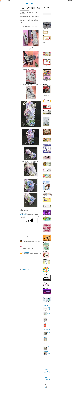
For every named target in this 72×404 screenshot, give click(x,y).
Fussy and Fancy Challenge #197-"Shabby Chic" (47, 366)
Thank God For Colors (46, 311)
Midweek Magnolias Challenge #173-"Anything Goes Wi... (47, 371)
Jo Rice (23, 240)
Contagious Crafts (26, 3)
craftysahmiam (24, 252)
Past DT (24, 7)
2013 (44, 391)
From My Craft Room (46, 351)
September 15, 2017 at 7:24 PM (29, 252)
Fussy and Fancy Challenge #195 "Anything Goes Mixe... (47, 379)
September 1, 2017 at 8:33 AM (29, 235)
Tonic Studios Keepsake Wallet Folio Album (48, 339)
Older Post (39, 268)
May (44, 383)
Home (21, 7)
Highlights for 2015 (38, 7)
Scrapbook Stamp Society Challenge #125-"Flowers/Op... (47, 373)
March (45, 385)
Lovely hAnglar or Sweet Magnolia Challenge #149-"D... (47, 375)
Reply (23, 243)
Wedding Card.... (48, 332)
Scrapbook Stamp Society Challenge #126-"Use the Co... (47, 369)
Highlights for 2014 (33, 7)
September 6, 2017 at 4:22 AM (27, 240)
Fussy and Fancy (23, 19)
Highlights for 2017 (49, 7)
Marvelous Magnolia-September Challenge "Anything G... (47, 377)
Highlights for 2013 (28, 7)
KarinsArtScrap (24, 235)
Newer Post (21, 268)
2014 (44, 390)
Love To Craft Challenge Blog (23, 214)
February (45, 386)
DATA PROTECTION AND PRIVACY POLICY (31, 8)
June (44, 382)
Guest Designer (38, 8)
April (44, 384)
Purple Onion (48, 346)
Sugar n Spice (45, 337)
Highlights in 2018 (22, 8)
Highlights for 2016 (44, 7)
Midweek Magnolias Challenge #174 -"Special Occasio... (47, 367)
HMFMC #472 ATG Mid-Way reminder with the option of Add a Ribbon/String (48, 308)
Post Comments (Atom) (26, 269)
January (45, 387)
